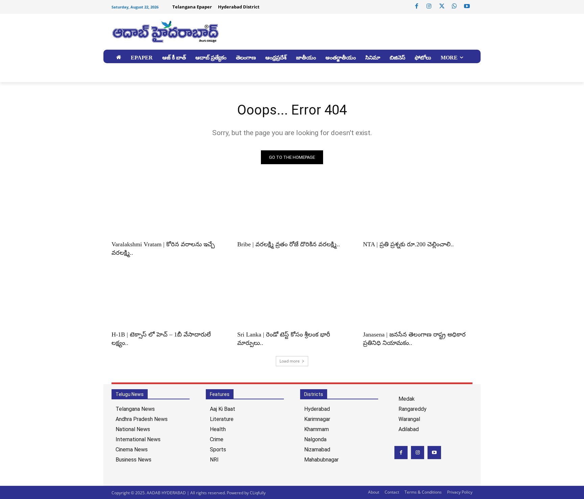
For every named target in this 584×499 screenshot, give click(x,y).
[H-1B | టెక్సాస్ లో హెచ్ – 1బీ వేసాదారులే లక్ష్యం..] (166, 298)
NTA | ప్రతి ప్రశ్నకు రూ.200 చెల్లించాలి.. (408, 244)
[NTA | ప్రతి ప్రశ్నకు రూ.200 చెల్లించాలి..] (417, 208)
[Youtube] (467, 6)
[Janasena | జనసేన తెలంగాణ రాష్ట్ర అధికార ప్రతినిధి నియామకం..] (417, 298)
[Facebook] (416, 6)
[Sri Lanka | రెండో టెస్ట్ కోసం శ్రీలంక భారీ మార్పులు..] (292, 298)
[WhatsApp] (454, 6)
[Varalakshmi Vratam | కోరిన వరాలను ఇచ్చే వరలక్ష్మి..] (166, 208)
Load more (289, 361)
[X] (441, 6)
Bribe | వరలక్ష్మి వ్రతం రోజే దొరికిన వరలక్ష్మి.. (288, 244)
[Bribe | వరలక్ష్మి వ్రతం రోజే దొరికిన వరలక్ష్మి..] (292, 208)
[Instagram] (429, 6)
